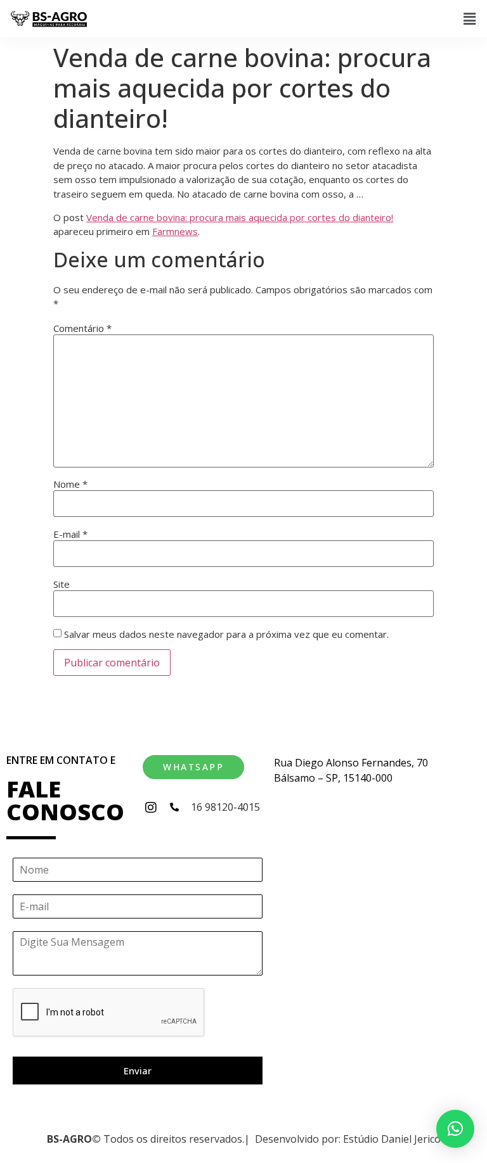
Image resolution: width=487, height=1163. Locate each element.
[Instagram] (151, 807)
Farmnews (175, 231)
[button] (470, 19)
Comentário (82, 328)
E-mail (70, 534)
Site (61, 584)
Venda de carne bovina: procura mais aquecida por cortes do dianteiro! (239, 217)
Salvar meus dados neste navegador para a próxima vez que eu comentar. (226, 634)
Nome (70, 484)
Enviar (138, 1070)
